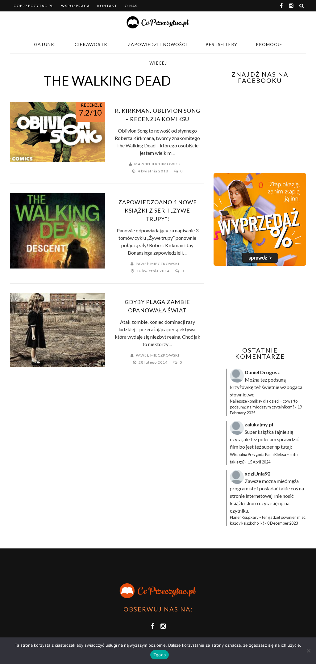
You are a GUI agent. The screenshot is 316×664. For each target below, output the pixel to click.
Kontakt (107, 6)
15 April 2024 (259, 461)
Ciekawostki (92, 44)
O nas (131, 6)
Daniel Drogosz (262, 372)
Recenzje (91, 105)
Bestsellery (221, 44)
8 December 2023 (282, 523)
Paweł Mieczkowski (157, 263)
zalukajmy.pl (259, 424)
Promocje (269, 44)
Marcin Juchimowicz (157, 164)
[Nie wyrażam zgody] (308, 651)
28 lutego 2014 (153, 362)
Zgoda (159, 654)
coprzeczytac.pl (34, 6)
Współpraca (75, 6)
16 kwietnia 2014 (153, 271)
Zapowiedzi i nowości (157, 44)
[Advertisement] (265, 306)
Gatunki (45, 44)
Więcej (158, 63)
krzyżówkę (241, 387)
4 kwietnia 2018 (153, 171)
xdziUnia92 (257, 473)
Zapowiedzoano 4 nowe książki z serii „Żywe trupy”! (157, 210)
